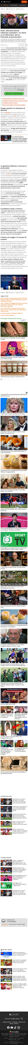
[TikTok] (15, 1028)
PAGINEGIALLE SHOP (19, 1033)
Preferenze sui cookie (12, 1039)
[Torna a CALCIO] (2, 5)
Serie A (9, 174)
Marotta (7, 112)
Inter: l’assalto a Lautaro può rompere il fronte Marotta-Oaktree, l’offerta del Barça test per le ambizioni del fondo (14, 299)
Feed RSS (11, 1023)
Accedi (24, 1)
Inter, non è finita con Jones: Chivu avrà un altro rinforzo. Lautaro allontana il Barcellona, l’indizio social (13, 309)
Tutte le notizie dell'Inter (7, 315)
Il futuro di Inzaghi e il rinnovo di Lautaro (13, 105)
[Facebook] (8, 1028)
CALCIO (4, 12)
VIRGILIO (6, 1033)
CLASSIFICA (22, 5)
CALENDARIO (14, 5)
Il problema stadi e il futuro (9, 103)
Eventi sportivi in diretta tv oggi (17, 924)
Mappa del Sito (21, 1022)
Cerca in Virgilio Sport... (13, 1019)
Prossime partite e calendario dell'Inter (12, 313)
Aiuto (19, 1039)
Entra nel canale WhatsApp (15, 93)
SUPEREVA (17, 1036)
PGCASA (25, 1033)
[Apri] (2, 2)
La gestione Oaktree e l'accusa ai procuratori (14, 101)
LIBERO (2, 1033)
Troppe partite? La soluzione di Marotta (13, 98)
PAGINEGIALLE (11, 1033)
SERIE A (9, 12)
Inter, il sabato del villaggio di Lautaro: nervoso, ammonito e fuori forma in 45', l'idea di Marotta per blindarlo (14, 304)
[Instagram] (18, 1028)
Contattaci (14, 1022)
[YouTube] (12, 1028)
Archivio (16, 1023)
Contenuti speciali (7, 1022)
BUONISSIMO (11, 1036)
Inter (15, 116)
